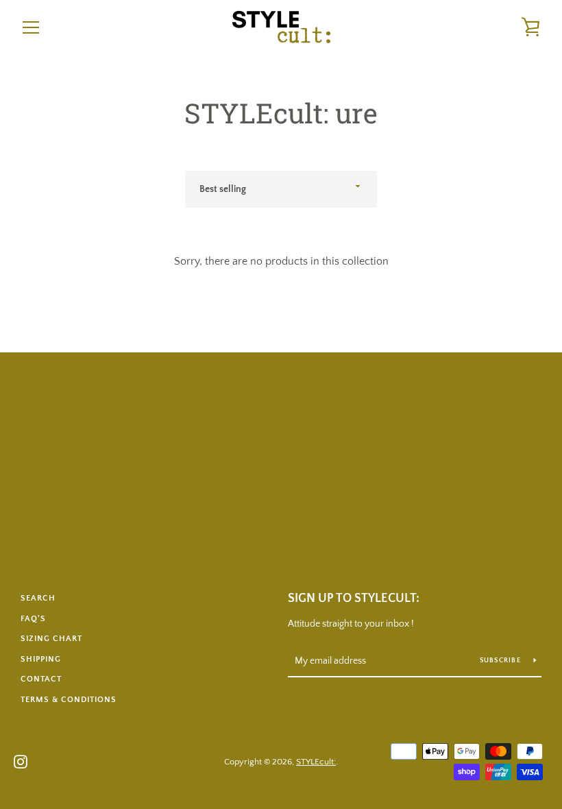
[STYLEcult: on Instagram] (20, 761)
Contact (41, 679)
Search (38, 598)
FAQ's (33, 618)
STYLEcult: (316, 761)
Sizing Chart (51, 638)
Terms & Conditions (69, 699)
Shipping (41, 659)
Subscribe (502, 660)
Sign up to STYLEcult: (353, 598)
